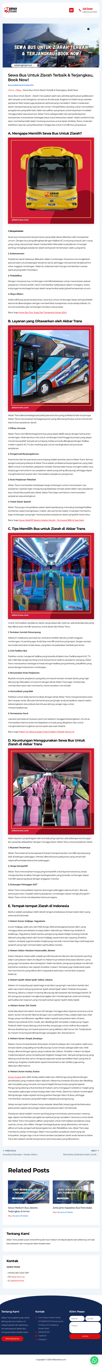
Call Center (87, 8)
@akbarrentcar (17, 1281)
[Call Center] (80, 10)
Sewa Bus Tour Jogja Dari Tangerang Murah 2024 (43, 312)
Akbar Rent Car (18, 1277)
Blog (10, 1216)
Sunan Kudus (14, 1077)
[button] (71, 10)
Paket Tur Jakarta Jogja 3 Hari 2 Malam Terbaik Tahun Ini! (46, 732)
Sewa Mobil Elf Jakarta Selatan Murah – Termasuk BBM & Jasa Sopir (51, 520)
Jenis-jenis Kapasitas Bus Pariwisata (72, 1207)
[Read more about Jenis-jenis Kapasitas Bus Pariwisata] (73, 1192)
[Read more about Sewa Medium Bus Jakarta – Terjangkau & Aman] (28, 1192)
